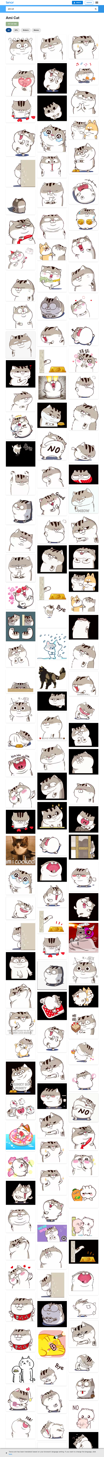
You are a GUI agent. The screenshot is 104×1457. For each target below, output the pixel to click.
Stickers (26, 30)
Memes (36, 30)
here (10, 1454)
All (9, 30)
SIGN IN (89, 2)
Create (78, 2)
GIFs (16, 30)
